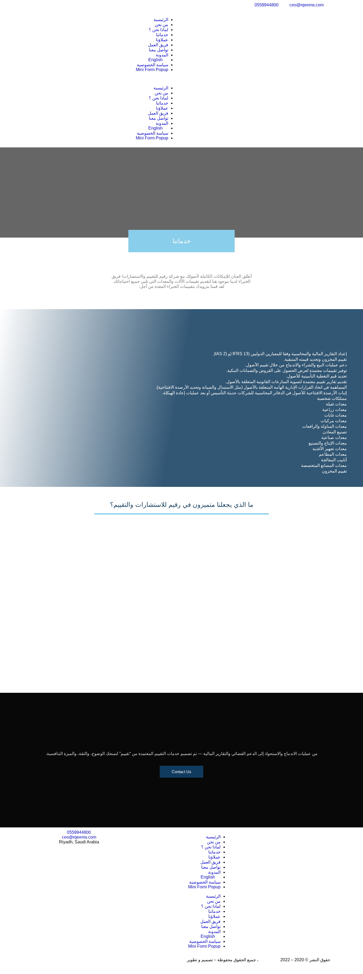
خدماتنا (162, 34)
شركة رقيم (269, 960)
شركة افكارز (174, 960)
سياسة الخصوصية (152, 65)
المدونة (162, 55)
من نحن (161, 24)
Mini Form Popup (152, 69)
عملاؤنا (162, 40)
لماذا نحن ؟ (158, 29)
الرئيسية (161, 19)
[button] (106, 78)
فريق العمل (158, 45)
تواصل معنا (158, 50)
